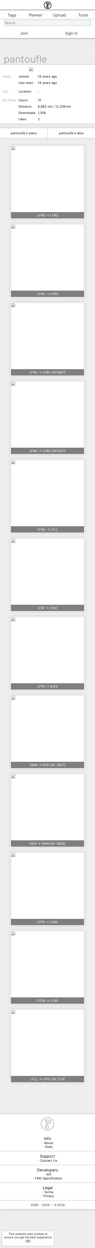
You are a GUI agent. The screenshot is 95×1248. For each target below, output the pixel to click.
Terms (48, 1192)
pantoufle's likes (71, 133)
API (48, 1174)
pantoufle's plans (24, 133)
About (48, 1143)
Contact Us (48, 1160)
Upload (59, 15)
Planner (35, 15)
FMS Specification (48, 1178)
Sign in (71, 33)
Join (24, 33)
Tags (12, 15)
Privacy (48, 1196)
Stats (49, 1147)
